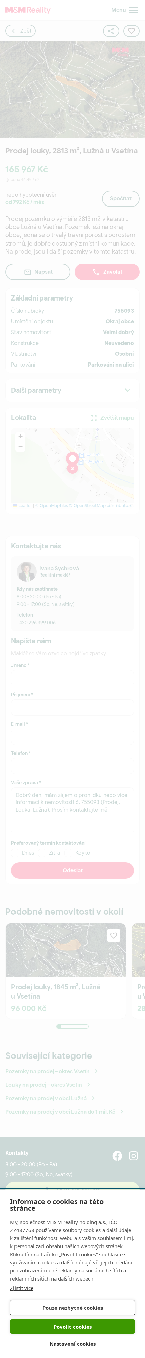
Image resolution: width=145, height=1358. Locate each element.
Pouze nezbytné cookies (72, 1307)
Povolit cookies (73, 1326)
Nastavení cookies (73, 1343)
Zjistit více (21, 1288)
